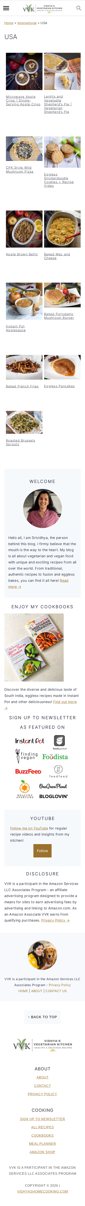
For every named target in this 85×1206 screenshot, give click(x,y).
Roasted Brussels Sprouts (20, 442)
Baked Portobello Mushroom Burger (59, 316)
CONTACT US (56, 991)
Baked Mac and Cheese (57, 256)
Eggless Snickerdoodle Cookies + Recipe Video (59, 180)
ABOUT (37, 991)
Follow (42, 851)
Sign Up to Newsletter (42, 1119)
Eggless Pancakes (59, 386)
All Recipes (42, 1127)
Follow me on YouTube (29, 828)
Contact (42, 1085)
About (43, 1077)
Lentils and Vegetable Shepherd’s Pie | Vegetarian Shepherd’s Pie (58, 104)
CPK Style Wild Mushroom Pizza (20, 169)
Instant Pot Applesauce (16, 328)
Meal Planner (42, 1143)
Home (8, 23)
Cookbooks (42, 1135)
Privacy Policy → (55, 920)
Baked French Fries (22, 386)
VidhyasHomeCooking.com (42, 1191)
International (27, 23)
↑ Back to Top (42, 1017)
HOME (23, 991)
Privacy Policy (60, 985)
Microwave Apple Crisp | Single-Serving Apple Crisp (23, 100)
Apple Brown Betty (22, 254)
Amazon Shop (42, 1152)
